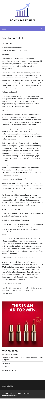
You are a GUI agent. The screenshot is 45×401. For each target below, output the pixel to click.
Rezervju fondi (6, 363)
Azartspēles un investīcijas (10, 354)
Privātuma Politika (7, 386)
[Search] (41, 28)
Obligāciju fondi (6, 367)
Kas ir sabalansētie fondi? (9, 370)
